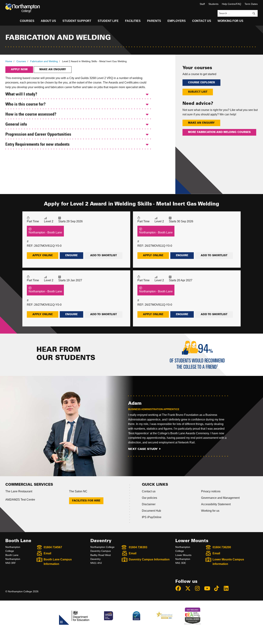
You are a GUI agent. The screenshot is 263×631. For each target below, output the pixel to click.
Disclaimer (148, 504)
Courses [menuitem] (27, 20)
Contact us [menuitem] (201, 20)
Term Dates (251, 4)
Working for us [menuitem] (230, 20)
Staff (202, 4)
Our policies (149, 497)
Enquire (71, 255)
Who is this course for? (25, 104)
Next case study (143, 449)
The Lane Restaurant (18, 491)
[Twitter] (189, 588)
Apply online (42, 255)
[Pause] (61, 622)
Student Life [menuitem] (108, 20)
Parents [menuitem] (154, 20)
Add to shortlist (103, 255)
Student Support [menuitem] (76, 20)
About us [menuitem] (48, 20)
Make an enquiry (52, 69)
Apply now (19, 69)
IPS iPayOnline (151, 517)
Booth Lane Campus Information (58, 562)
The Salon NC (78, 491)
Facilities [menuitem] (133, 20)
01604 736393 (138, 547)
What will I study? (21, 94)
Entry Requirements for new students (37, 144)
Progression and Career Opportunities (38, 134)
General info (16, 124)
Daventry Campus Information (149, 559)
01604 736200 (222, 547)
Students (213, 4)
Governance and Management (220, 497)
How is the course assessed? (30, 114)
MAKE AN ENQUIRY (201, 123)
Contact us (148, 491)
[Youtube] (208, 588)
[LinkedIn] (227, 588)
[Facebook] (179, 588)
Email (47, 553)
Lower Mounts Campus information (228, 562)
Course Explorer (201, 82)
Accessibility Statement (216, 504)
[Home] (22, 8)
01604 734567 (53, 547)
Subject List (197, 92)
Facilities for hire (86, 500)
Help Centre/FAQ (231, 4)
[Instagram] (198, 588)
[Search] (254, 13)
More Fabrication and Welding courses (219, 132)
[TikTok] (218, 588)
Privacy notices (210, 491)
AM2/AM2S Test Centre (20, 499)
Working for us (210, 510)
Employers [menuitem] (176, 20)
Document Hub (151, 510)
